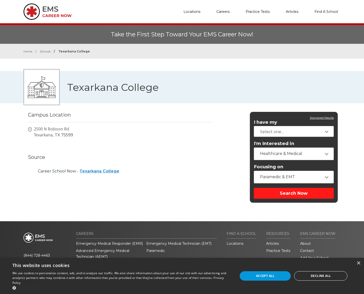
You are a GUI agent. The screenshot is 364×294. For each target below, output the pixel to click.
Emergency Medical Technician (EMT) (178, 243)
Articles (292, 11)
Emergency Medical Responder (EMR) (109, 243)
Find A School (326, 11)
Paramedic (155, 250)
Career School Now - (78, 171)
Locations (191, 11)
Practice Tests (258, 11)
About (305, 243)
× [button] (358, 263)
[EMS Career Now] (48, 11)
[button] (121, 287)
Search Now (294, 193)
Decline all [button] (321, 276)
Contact (307, 250)
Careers (223, 11)
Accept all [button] (265, 276)
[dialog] (182, 276)
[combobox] (294, 131)
